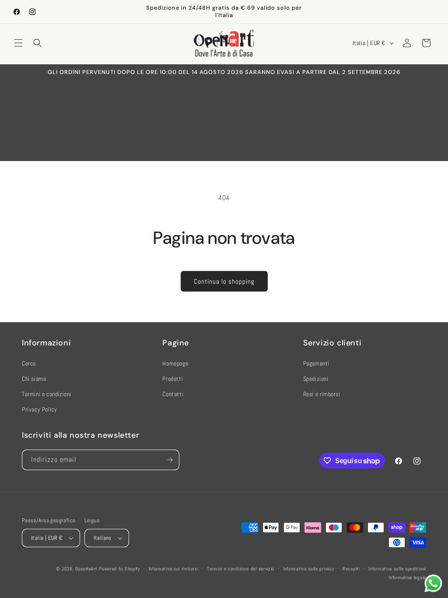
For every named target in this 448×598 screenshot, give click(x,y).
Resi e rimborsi (321, 394)
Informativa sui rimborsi (174, 569)
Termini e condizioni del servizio (240, 569)
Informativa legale (407, 577)
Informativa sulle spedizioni (397, 569)
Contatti (172, 394)
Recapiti (351, 569)
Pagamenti (316, 363)
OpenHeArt (86, 569)
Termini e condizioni (46, 394)
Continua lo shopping (224, 281)
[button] (18, 43)
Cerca (29, 363)
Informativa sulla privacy (308, 569)
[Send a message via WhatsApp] (433, 583)
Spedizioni (316, 379)
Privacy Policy (39, 409)
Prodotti (172, 379)
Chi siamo (34, 379)
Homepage (175, 363)
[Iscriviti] (169, 460)
